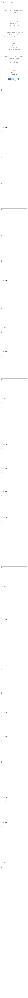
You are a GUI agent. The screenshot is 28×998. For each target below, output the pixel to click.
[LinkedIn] (18, 79)
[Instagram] (15, 79)
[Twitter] (12, 79)
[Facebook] (9, 79)
